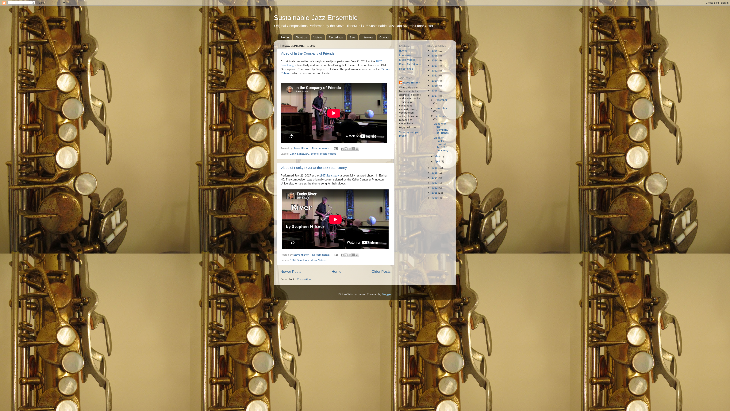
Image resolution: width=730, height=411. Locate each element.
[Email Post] (335, 148)
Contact (384, 37)
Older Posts (381, 271)
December (441, 100)
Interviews (405, 55)
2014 (435, 177)
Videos (317, 37)
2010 (435, 197)
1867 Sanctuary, (329, 175)
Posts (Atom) (305, 279)
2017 (435, 95)
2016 (435, 167)
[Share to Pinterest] (357, 149)
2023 (435, 65)
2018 (435, 90)
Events (314, 153)
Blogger (386, 294)
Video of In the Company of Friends (307, 53)
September (441, 116)
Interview (367, 37)
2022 (435, 70)
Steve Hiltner (411, 82)
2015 (435, 172)
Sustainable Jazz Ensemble (316, 17)
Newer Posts (290, 271)
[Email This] (342, 149)
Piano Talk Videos (410, 64)
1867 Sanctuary (299, 153)
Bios (352, 37)
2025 (435, 55)
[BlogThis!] (346, 149)
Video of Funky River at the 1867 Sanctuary (314, 168)
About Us (301, 37)
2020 (435, 80)
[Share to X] (350, 149)
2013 (435, 182)
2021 (435, 75)
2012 (435, 187)
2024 (435, 60)
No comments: (321, 148)
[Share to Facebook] (353, 149)
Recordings (336, 37)
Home (285, 37)
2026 (435, 50)
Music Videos (328, 153)
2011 (435, 192)
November (441, 108)
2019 (435, 85)
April (438, 161)
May (437, 156)
